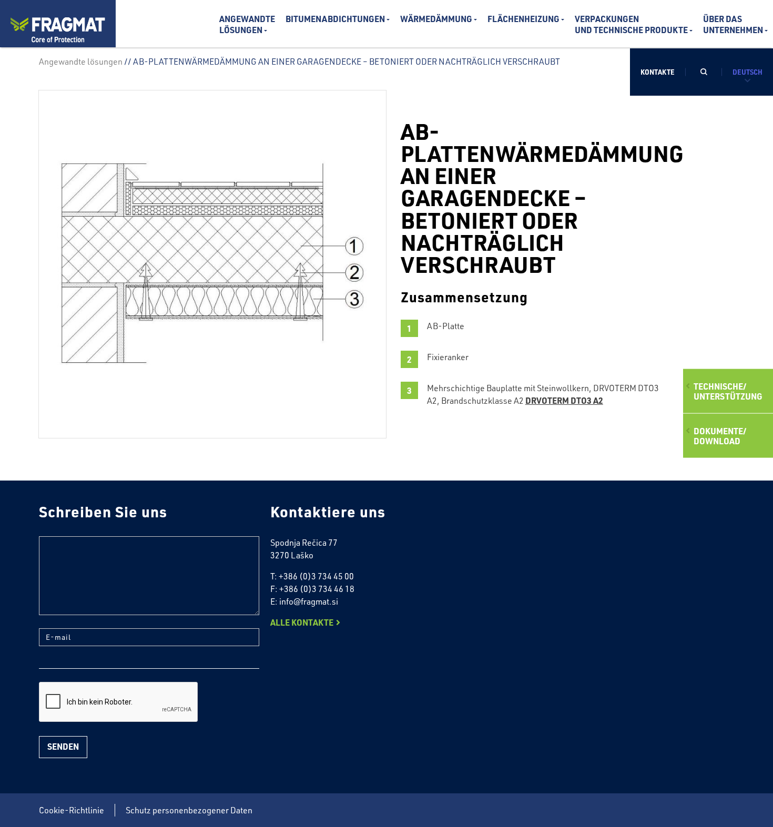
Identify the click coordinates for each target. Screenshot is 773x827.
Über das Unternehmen (733, 24)
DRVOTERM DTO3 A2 (564, 400)
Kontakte (657, 71)
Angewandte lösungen (247, 24)
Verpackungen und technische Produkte (631, 24)
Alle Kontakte (301, 622)
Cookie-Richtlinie (71, 810)
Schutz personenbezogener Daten (189, 810)
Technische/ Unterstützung (728, 390)
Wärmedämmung (436, 18)
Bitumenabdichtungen (335, 18)
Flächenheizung (523, 18)
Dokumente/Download (720, 435)
